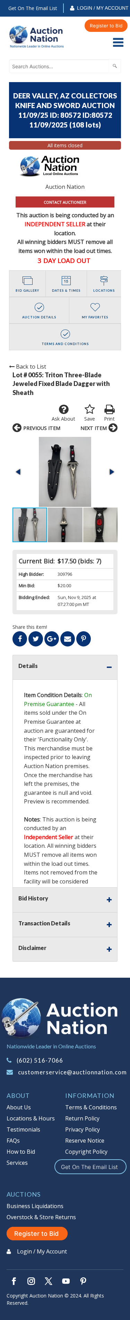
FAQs (13, 1140)
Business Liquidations (35, 1206)
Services (17, 1163)
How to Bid (21, 1151)
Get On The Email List (32, 8)
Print (109, 418)
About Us (19, 1107)
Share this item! (29, 627)
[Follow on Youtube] (66, 1281)
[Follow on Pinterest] (83, 1281)
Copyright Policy (86, 1151)
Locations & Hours (31, 1118)
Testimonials (23, 1129)
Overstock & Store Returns (41, 1217)
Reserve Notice (84, 1140)
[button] (65, 472)
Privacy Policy (82, 1129)
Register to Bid (106, 25)
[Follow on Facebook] (14, 1281)
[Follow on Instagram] (31, 1281)
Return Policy (82, 1118)
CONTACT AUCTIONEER (65, 202)
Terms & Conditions (91, 1107)
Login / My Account (103, 8)
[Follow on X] (48, 1281)
